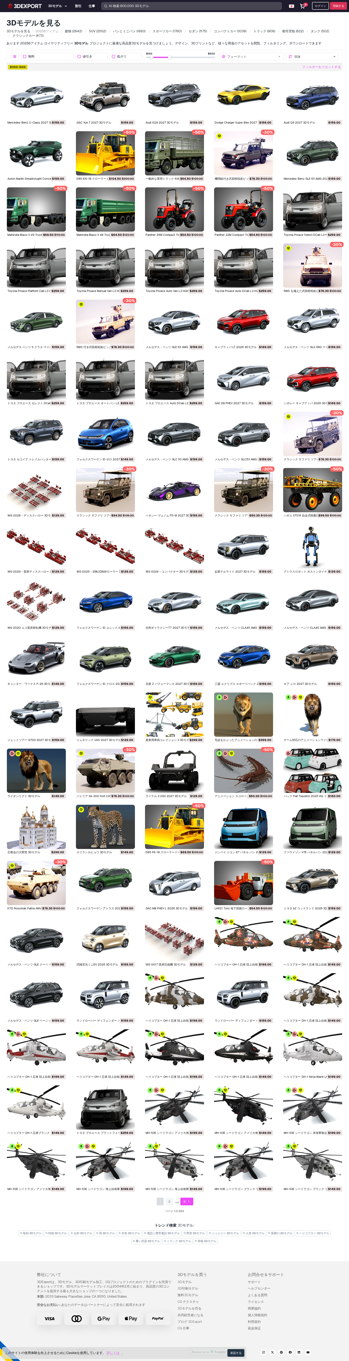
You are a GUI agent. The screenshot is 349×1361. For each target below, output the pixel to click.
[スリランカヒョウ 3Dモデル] (105, 827)
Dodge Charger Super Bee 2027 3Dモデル (242, 122)
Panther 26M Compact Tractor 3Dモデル (172, 235)
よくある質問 (257, 1295)
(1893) (129, 31)
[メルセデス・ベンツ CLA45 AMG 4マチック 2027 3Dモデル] (312, 602)
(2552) (97, 31)
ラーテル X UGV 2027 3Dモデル (166, 796)
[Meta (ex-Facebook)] (290, 1353)
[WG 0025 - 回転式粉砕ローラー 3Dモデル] (105, 546)
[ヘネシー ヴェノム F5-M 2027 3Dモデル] (174, 490)
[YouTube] (308, 1353)
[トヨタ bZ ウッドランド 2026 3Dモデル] (312, 883)
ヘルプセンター (259, 1288)
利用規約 (254, 1322)
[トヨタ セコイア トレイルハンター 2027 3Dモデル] (36, 434)
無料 (31, 56)
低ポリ (122, 56)
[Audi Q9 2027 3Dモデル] (312, 97)
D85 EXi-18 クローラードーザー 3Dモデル (103, 178)
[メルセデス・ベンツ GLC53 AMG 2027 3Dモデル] (243, 434)
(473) (28, 36)
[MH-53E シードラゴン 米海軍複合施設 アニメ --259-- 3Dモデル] (312, 1107)
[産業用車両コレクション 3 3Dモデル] (174, 715)
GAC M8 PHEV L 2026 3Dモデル (167, 908)
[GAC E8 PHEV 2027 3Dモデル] (243, 378)
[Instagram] (264, 1353)
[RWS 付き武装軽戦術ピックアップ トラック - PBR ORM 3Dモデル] (105, 322)
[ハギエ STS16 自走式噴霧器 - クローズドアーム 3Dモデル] (312, 490)
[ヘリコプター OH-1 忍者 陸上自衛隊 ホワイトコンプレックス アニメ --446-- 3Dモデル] (36, 1051)
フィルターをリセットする (321, 67)
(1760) (167, 31)
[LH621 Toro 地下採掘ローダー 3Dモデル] (243, 883)
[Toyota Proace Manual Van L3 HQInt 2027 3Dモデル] (105, 265)
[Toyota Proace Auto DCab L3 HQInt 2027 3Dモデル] (243, 265)
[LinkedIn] (299, 1353)
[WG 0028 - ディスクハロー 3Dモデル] (36, 490)
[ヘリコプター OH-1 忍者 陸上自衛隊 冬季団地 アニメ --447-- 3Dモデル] (174, 995)
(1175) (198, 31)
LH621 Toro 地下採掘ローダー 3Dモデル (240, 908)
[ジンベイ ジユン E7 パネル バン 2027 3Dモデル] (243, 827)
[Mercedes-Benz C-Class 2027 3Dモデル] (36, 97)
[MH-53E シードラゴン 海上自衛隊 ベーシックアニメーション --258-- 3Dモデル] (174, 1164)
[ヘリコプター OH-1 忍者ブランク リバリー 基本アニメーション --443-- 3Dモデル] (36, 1107)
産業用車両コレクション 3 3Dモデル (169, 740)
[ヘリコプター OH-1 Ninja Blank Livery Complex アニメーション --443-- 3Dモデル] (312, 1051)
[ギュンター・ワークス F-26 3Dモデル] (36, 658)
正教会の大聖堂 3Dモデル (23, 852)
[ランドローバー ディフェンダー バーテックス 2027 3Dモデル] (243, 995)
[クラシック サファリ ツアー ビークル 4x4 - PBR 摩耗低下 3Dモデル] (312, 434)
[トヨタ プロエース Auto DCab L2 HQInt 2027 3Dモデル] (174, 378)
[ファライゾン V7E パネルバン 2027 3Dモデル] (312, 827)
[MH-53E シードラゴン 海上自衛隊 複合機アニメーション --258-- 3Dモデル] (105, 1164)
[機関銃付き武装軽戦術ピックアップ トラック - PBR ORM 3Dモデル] (243, 153)
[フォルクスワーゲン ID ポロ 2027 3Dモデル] (105, 434)
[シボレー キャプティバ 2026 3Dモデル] (312, 378)
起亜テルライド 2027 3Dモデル (235, 571)
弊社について (49, 1274)
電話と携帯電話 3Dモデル (163, 1233)
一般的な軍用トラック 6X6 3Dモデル (169, 178)
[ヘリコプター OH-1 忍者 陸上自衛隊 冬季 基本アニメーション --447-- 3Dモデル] (312, 995)
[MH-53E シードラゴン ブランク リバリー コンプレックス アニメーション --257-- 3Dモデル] (243, 1164)
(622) (293, 31)
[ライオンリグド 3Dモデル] (36, 771)
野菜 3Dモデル (195, 1233)
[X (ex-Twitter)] (272, 1353)
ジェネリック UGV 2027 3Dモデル (99, 740)
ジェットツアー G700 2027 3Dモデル (32, 740)
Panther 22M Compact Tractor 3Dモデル (241, 235)
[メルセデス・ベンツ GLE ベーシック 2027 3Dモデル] (36, 995)
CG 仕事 (183, 1328)
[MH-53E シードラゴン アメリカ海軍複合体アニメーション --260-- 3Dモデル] (174, 1107)
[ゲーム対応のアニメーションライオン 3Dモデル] (312, 715)
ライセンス (256, 1302)
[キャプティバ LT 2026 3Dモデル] (243, 322)
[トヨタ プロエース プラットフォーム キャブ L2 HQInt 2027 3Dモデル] (105, 1107)
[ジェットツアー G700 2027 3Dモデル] (36, 715)
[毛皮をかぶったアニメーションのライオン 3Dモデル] (243, 715)
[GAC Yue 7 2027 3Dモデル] (105, 97)
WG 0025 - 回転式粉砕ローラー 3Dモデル (104, 571)
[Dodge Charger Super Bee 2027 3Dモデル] (243, 97)
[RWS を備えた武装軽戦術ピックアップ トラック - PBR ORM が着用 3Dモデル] (312, 265)
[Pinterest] (281, 1353)
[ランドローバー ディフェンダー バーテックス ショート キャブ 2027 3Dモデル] (105, 995)
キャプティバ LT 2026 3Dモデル (236, 347)
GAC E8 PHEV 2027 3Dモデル (234, 403)
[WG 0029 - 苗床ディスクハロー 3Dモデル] (36, 546)
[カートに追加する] (51, 113)
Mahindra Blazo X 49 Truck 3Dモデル (31, 235)
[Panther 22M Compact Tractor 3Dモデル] (243, 209)
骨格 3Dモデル (206, 1241)
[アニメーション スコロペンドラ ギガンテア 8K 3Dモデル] (243, 771)
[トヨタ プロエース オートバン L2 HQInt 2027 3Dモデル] (105, 378)
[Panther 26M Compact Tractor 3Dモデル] (174, 209)
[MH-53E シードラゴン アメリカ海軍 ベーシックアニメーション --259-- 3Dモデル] (36, 1164)
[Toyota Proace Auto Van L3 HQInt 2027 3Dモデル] (174, 265)
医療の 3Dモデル (281, 1233)
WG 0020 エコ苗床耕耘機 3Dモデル (30, 628)
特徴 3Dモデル (57, 1233)
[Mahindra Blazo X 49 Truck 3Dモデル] (36, 209)
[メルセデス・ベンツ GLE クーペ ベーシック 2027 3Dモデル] (36, 939)
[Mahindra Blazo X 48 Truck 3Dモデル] (105, 209)
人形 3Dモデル (254, 1233)
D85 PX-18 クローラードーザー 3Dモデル (172, 852)
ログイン (320, 6)
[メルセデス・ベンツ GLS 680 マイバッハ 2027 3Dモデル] (312, 322)
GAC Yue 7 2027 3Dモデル (94, 122)
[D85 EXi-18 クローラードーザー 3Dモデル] (105, 153)
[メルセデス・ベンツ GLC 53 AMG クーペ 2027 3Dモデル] (174, 434)
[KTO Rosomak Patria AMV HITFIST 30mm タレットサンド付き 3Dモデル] (36, 883)
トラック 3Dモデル (178, 1241)
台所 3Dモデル (82, 1233)
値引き (87, 56)
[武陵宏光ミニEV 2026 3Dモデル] (105, 939)
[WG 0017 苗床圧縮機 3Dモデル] (174, 939)
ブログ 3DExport (190, 1322)
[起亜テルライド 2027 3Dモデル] (243, 546)
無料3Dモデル (188, 1295)
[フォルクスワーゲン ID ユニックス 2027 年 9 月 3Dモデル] (105, 602)
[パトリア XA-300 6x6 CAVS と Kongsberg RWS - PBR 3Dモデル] (105, 771)
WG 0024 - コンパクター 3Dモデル (168, 571)
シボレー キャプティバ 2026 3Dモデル (309, 403)
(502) (320, 31)
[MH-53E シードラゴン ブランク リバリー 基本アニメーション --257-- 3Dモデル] (312, 1164)
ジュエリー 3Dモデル (225, 1233)
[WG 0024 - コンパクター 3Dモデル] (174, 546)
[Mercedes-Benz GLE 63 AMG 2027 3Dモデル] (312, 153)
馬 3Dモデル (107, 1233)
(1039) (230, 31)
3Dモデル (185, 1282)
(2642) (73, 31)
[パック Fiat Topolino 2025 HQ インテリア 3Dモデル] (312, 771)
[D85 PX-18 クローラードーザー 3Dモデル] (174, 827)
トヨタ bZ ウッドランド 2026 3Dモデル (309, 908)
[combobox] (254, 56)
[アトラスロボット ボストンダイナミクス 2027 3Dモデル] (312, 546)
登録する (338, 6)
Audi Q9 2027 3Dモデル (299, 122)
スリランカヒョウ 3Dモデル (94, 852)
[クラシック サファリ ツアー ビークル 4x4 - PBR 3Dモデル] (243, 490)
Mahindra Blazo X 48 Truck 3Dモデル (101, 235)
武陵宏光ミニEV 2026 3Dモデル (97, 964)
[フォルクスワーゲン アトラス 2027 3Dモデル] (105, 883)
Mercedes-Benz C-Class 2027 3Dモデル (34, 122)
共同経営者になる (190, 1315)
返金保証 (254, 1328)
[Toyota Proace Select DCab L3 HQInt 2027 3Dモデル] (312, 209)
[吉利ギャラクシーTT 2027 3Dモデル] (174, 602)
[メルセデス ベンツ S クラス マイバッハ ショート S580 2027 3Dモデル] (36, 322)
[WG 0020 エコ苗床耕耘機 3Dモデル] (36, 602)
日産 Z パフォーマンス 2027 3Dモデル (171, 684)
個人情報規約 (257, 1315)
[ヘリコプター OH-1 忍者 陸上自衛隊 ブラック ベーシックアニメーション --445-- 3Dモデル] (243, 1051)
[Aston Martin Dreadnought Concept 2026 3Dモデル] (36, 153)
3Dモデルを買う (192, 1274)
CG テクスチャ (188, 1302)
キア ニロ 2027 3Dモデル (300, 684)
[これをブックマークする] (60, 113)
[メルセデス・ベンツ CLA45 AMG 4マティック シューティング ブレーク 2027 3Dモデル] (243, 602)
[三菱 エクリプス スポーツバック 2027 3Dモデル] (243, 658)
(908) (264, 31)
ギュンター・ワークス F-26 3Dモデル (31, 684)
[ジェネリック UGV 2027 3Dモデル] (105, 715)
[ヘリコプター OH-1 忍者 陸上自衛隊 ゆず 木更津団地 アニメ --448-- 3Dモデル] (243, 939)
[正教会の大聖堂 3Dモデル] (36, 827)
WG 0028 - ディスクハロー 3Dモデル (31, 515)
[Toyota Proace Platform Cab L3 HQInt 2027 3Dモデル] (36, 265)
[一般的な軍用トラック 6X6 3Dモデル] (174, 153)
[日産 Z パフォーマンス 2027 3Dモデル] (174, 658)
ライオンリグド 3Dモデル (23, 796)
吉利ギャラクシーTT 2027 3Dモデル (169, 628)
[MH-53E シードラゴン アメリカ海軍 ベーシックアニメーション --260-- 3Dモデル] (243, 1107)
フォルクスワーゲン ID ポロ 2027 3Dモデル (105, 459)
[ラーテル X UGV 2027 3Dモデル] (174, 771)
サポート (254, 1282)
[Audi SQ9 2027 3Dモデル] (174, 97)
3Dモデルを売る (189, 1308)
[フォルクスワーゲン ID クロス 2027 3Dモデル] (105, 658)
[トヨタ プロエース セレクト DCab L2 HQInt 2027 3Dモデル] (36, 378)
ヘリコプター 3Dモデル (314, 1233)
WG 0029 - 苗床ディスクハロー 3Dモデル (34, 571)
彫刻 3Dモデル (32, 1233)
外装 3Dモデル (130, 1233)
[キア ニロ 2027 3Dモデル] (312, 658)
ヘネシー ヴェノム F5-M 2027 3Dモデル (172, 515)
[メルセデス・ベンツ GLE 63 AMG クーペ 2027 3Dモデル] (174, 322)
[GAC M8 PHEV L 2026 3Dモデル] (174, 883)
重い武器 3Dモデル (147, 1241)
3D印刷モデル (188, 1288)
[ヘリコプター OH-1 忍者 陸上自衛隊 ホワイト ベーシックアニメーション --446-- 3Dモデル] (105, 1051)
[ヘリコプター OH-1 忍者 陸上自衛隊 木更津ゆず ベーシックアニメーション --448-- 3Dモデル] (312, 939)
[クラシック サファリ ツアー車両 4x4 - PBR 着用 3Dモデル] (105, 490)
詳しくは (113, 1353)
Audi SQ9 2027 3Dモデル (162, 122)
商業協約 (254, 1308)
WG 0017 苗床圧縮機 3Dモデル (166, 964)
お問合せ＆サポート (266, 1274)
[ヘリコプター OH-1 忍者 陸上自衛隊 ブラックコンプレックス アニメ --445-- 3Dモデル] (174, 1051)
